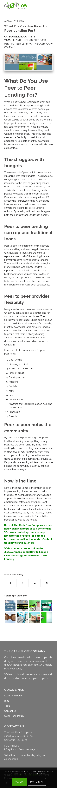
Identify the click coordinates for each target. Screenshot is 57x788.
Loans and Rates (13, 695)
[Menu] (51, 5)
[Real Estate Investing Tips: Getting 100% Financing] (22, 605)
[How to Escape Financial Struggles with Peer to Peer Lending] (46, 605)
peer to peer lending (18, 43)
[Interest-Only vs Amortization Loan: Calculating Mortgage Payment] (22, 617)
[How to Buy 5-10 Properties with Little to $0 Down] (34, 605)
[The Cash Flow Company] (23, 6)
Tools (7, 705)
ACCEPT (19, 781)
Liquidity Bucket (38, 40)
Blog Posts (28, 36)
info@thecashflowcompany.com (21, 749)
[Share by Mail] (46, 583)
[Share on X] (22, 583)
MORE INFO (36, 781)
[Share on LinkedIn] (34, 583)
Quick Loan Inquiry (14, 716)
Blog (6, 700)
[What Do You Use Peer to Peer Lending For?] (28, 62)
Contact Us (10, 711)
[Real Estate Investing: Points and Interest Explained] (34, 617)
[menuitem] (51, 5)
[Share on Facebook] (10, 583)
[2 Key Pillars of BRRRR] (10, 617)
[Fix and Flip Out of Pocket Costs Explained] (10, 605)
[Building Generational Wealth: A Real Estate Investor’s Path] (46, 617)
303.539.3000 (11, 745)
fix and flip (19, 40)
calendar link (11, 759)
